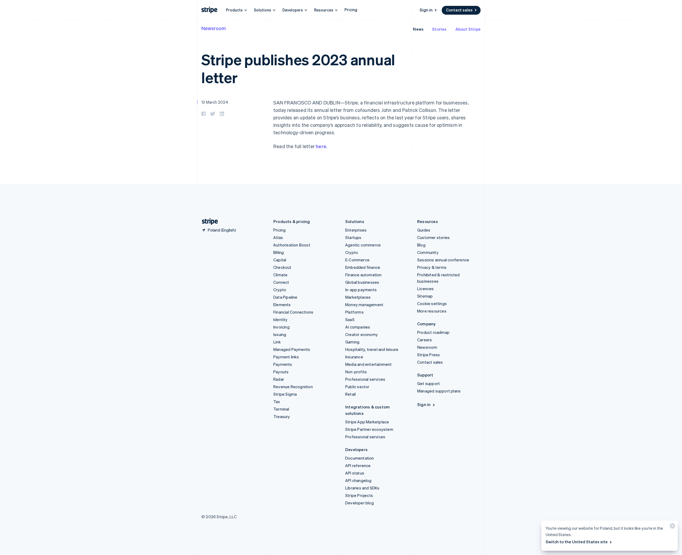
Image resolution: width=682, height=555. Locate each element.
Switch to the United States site (577, 541)
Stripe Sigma (285, 394)
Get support (428, 383)
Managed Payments (291, 349)
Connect (281, 282)
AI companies (357, 327)
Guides (423, 230)
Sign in (426, 10)
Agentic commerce (363, 245)
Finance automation (363, 274)
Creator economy (361, 334)
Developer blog (359, 502)
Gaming (352, 342)
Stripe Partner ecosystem (369, 429)
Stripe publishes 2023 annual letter (298, 68)
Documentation (359, 458)
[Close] (671, 527)
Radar (278, 379)
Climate (280, 274)
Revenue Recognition (293, 386)
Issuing (279, 334)
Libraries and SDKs (362, 488)
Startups (353, 237)
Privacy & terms (431, 267)
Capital (279, 259)
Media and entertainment (368, 364)
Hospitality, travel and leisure (371, 349)
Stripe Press (428, 354)
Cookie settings (432, 303)
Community (428, 252)
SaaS (350, 319)
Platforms (354, 312)
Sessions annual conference (443, 259)
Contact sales (459, 10)
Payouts (281, 371)
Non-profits (356, 371)
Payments (282, 364)
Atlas (278, 237)
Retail (350, 394)
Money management (364, 304)
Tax (276, 401)
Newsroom (213, 28)
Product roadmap (433, 332)
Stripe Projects (359, 495)
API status (354, 473)
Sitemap (425, 296)
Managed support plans (439, 391)
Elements (282, 304)
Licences (425, 288)
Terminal (281, 409)
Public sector (357, 386)
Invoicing (281, 327)
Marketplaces (358, 297)
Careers (424, 339)
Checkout (282, 267)
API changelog (358, 480)
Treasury (281, 416)
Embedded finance (362, 267)
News (418, 29)
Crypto (279, 289)
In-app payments (361, 289)
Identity (280, 319)
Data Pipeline (285, 297)
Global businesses (362, 282)
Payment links (286, 356)
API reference (358, 465)
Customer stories (433, 237)
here (321, 146)
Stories (439, 29)
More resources (431, 311)
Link (277, 342)
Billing (278, 252)
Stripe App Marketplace (367, 421)
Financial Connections (293, 312)
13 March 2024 (215, 102)
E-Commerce (357, 259)
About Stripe (468, 29)
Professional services (365, 379)
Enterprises (356, 230)
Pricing (350, 9)
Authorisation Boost (291, 245)
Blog (421, 245)
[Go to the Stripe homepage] (208, 221)
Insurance (354, 356)
